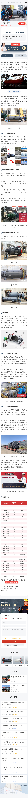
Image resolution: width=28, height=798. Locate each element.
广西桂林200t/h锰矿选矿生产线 (18, 686)
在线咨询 (22, 23)
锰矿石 (7, 38)
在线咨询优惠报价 (12, 582)
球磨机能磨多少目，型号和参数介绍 (12, 718)
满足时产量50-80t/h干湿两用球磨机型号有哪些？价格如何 (13, 703)
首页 (7, 2)
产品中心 (12, 2)
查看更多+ (24, 785)
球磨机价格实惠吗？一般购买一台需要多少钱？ (13, 777)
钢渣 (10, 36)
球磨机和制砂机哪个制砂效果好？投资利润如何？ (13, 759)
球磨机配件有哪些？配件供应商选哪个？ (13, 726)
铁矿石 (13, 36)
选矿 (17, 2)
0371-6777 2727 (13, 49)
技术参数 (20, 56)
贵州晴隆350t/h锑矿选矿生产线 (18, 676)
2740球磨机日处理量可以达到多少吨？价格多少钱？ (13, 768)
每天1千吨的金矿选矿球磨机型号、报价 (13, 742)
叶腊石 (18, 36)
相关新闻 (14, 697)
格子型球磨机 (18, 665)
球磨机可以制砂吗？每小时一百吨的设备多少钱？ (13, 734)
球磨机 (6, 665)
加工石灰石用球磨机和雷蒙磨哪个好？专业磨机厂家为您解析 (13, 750)
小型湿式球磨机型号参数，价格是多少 (12, 711)
